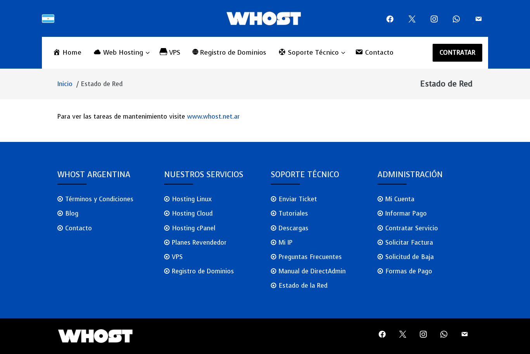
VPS (177, 257)
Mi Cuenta (399, 199)
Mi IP (286, 242)
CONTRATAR (458, 52)
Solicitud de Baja (409, 257)
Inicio (65, 84)
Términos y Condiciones (99, 199)
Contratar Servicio (411, 228)
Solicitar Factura (409, 242)
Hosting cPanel (193, 228)
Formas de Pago (408, 271)
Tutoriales (293, 213)
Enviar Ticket (298, 199)
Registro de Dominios (203, 271)
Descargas (293, 228)
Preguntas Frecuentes (310, 257)
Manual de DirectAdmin (312, 271)
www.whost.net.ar (213, 116)
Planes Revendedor (199, 242)
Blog (71, 213)
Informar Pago (406, 213)
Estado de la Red (303, 285)
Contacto (78, 228)
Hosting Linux (192, 199)
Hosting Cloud (192, 213)
